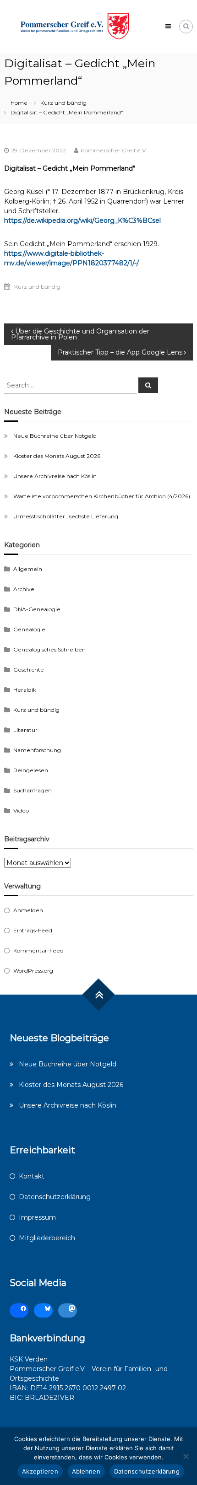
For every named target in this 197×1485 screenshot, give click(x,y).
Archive (23, 589)
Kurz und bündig (63, 102)
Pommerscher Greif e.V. (114, 150)
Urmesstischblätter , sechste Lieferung (65, 516)
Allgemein (27, 568)
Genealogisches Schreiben (49, 649)
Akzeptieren (40, 1471)
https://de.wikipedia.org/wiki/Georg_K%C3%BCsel (82, 220)
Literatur (25, 729)
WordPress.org (33, 970)
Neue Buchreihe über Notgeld (55, 435)
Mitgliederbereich (47, 1238)
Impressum (37, 1217)
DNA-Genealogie (36, 609)
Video (21, 810)
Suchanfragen (32, 790)
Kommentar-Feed (38, 950)
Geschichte (28, 669)
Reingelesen (30, 770)
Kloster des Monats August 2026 (56, 455)
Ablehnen (86, 1471)
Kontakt (31, 1176)
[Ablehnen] (185, 1456)
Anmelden (28, 910)
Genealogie (29, 629)
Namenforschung (37, 750)
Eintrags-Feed (32, 930)
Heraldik (24, 689)
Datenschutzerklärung (55, 1197)
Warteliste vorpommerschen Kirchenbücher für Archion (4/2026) (101, 496)
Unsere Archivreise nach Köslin (55, 476)
